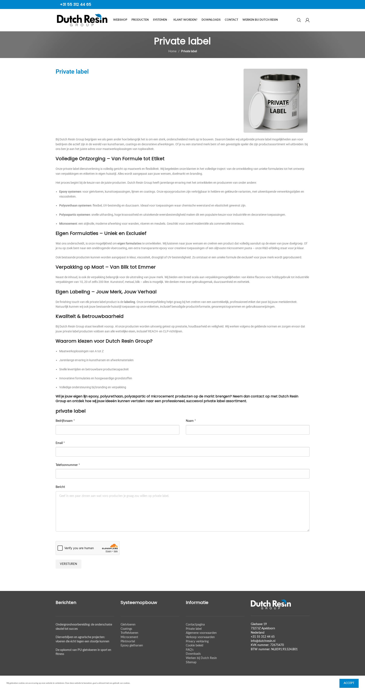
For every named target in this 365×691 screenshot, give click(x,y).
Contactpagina (195, 624)
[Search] (299, 20)
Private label (194, 628)
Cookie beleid (194, 645)
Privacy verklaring (197, 641)
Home (172, 51)
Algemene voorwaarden (201, 632)
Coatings (126, 628)
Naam (191, 420)
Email (60, 443)
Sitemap (191, 662)
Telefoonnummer (68, 465)
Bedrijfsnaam (65, 420)
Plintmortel (128, 641)
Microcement (129, 637)
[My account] (307, 20)
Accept (349, 683)
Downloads (193, 653)
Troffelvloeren (129, 632)
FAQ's (189, 649)
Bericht (60, 487)
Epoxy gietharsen (132, 645)
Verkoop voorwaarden (200, 637)
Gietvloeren (128, 624)
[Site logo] (82, 20)
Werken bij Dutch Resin (201, 658)
